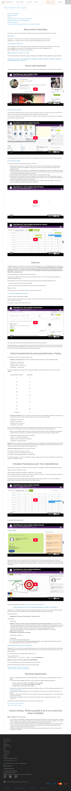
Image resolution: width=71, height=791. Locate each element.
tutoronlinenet (8, 766)
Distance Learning (7, 746)
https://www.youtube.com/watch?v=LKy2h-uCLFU (18, 667)
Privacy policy (6, 751)
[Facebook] (5, 776)
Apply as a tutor (50, 2)
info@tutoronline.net (9, 768)
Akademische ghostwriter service (11, 758)
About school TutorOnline (13, 13)
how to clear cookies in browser (14, 705)
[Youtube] (10, 776)
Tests (5, 749)
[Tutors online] (5, 781)
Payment (9, 17)
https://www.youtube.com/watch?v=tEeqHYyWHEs (18, 668)
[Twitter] (16, 776)
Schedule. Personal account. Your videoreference (18, 20)
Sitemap (5, 756)
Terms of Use (6, 753)
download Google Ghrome (16, 689)
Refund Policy (43, 788)
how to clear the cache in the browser (15, 703)
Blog (4, 747)
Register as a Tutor (8, 740)
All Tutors (29, 2)
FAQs (5, 742)
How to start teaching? (12, 15)
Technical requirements (12, 22)
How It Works (20, 2)
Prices (36, 2)
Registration (60, 2)
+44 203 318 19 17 (10, 760)
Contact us (6, 754)
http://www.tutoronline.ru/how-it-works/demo (34, 604)
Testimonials (6, 744)
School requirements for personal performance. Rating (19, 18)
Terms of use (7, 788)
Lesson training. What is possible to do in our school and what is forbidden (23, 24)
